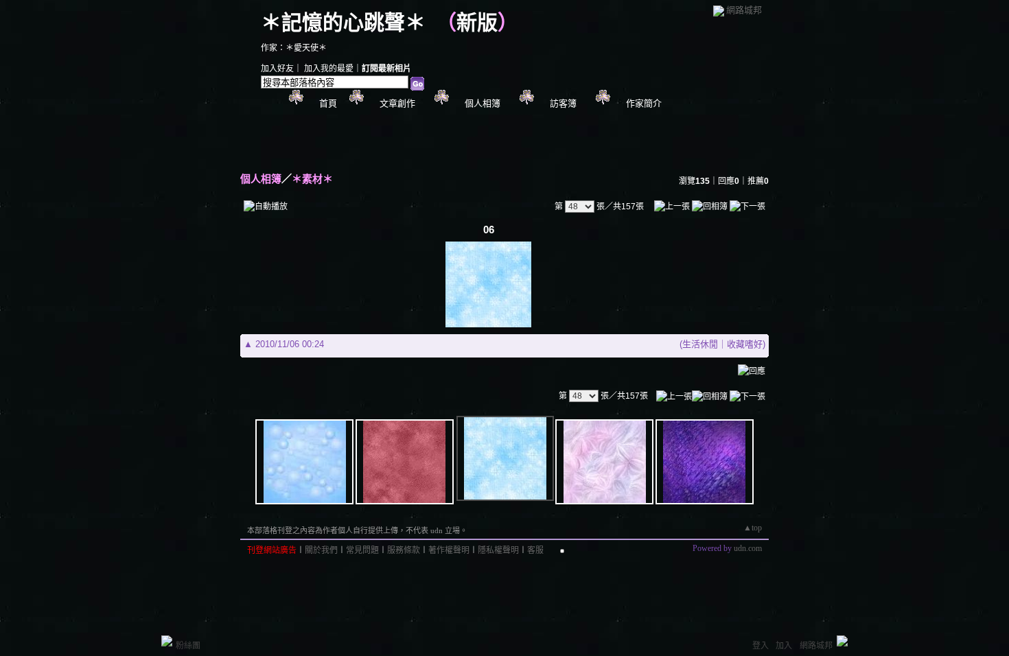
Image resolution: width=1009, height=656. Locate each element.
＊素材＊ (312, 179)
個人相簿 (482, 103)
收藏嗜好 (745, 344)
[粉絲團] (166, 640)
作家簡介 (644, 103)
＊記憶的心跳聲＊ (343, 22)
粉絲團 (188, 646)
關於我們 (321, 550)
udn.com (748, 548)
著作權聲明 (448, 550)
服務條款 (403, 550)
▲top (752, 527)
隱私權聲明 (498, 550)
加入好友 (277, 68)
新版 (477, 22)
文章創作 (397, 103)
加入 (784, 646)
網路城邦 (744, 10)
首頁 (328, 103)
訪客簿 (563, 103)
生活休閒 (700, 344)
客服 (535, 550)
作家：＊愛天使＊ (294, 48)
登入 (760, 646)
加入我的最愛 (328, 68)
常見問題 (362, 550)
